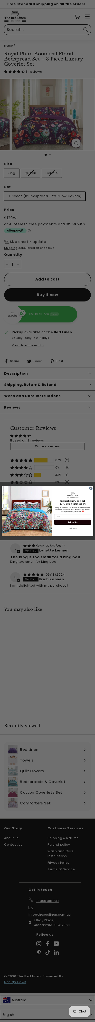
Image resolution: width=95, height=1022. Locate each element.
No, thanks (72, 528)
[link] (73, 495)
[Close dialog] (90, 488)
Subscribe (72, 522)
